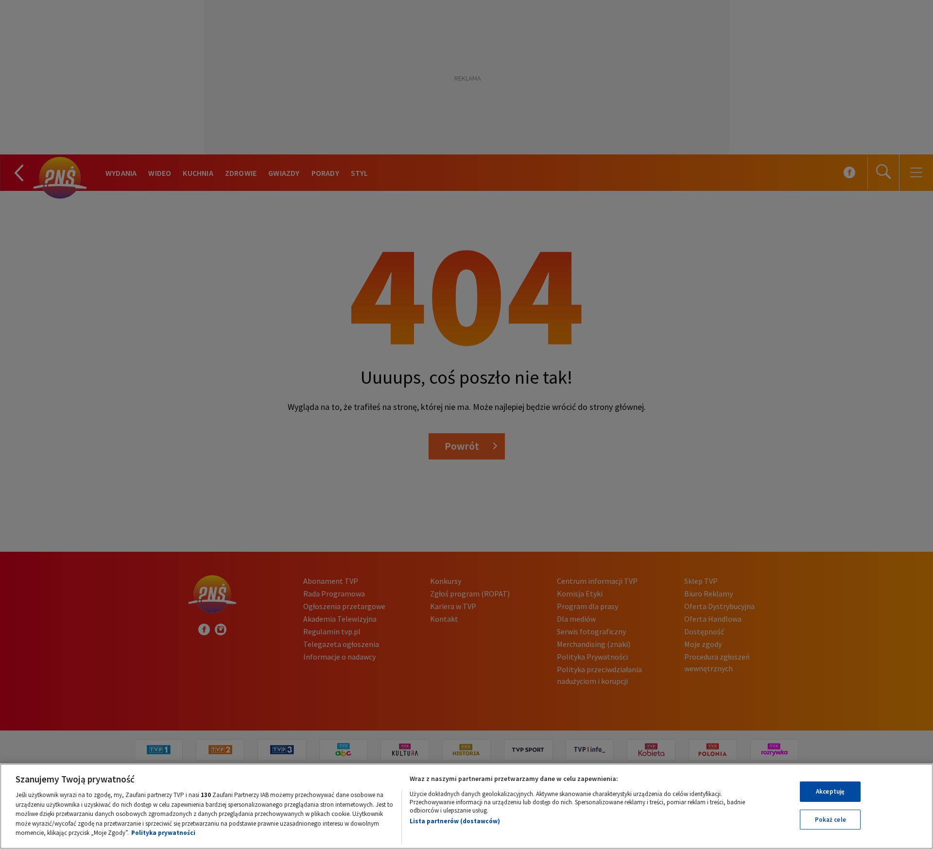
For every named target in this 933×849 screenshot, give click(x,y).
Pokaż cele (830, 819)
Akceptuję (830, 791)
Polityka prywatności (163, 833)
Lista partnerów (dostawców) (455, 821)
